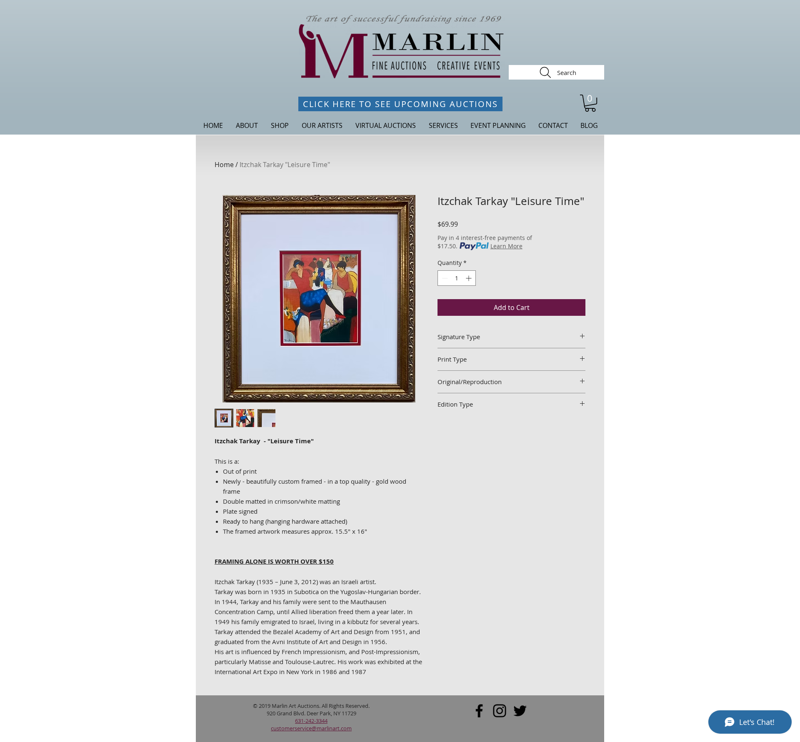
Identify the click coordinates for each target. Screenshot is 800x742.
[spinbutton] (456, 278)
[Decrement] (444, 278)
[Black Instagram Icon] (499, 711)
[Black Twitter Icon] (520, 711)
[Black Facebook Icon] (479, 711)
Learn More (506, 246)
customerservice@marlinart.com (311, 728)
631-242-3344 (311, 721)
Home (224, 164)
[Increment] (469, 278)
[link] (590, 103)
